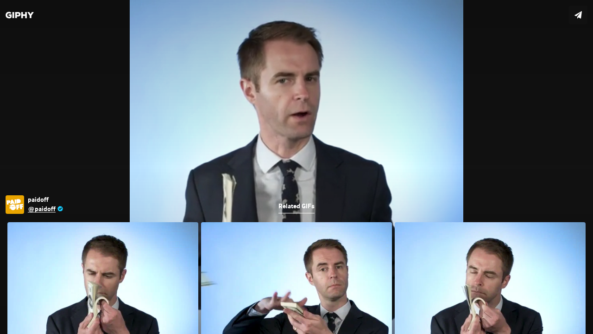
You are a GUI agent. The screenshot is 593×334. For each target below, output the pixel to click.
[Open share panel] (578, 15)
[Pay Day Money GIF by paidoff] (296, 167)
